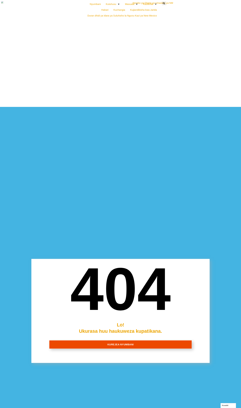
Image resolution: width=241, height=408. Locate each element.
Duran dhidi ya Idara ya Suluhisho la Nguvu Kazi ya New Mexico (122, 15)
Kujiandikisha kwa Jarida (143, 10)
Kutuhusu (111, 4)
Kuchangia (119, 10)
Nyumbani (95, 4)
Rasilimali (148, 4)
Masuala (129, 4)
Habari (104, 10)
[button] (164, 3)
